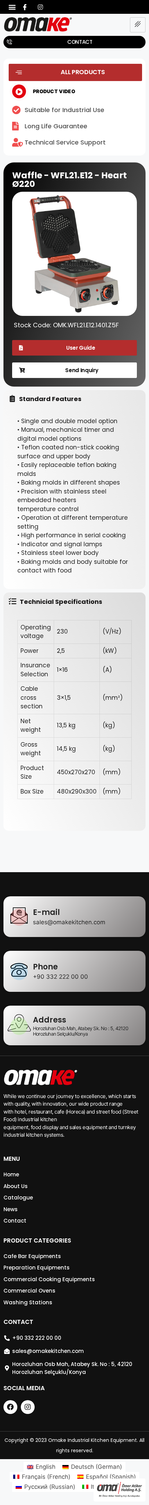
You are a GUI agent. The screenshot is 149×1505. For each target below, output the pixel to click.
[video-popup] (19, 91)
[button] (12, 7)
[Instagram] (40, 7)
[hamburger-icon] (138, 24)
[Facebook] (25, 7)
